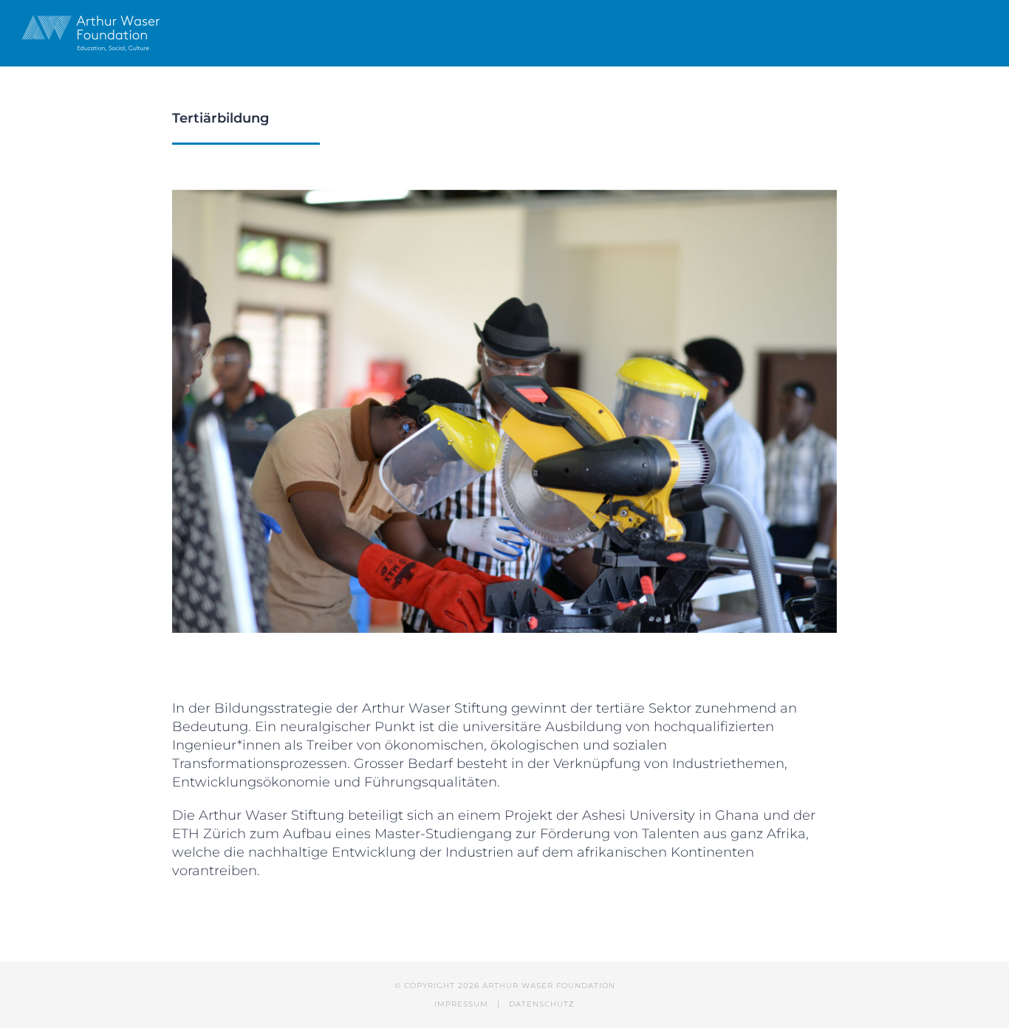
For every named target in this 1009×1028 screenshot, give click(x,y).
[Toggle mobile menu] (981, 31)
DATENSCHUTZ (542, 1004)
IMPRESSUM (461, 1004)
